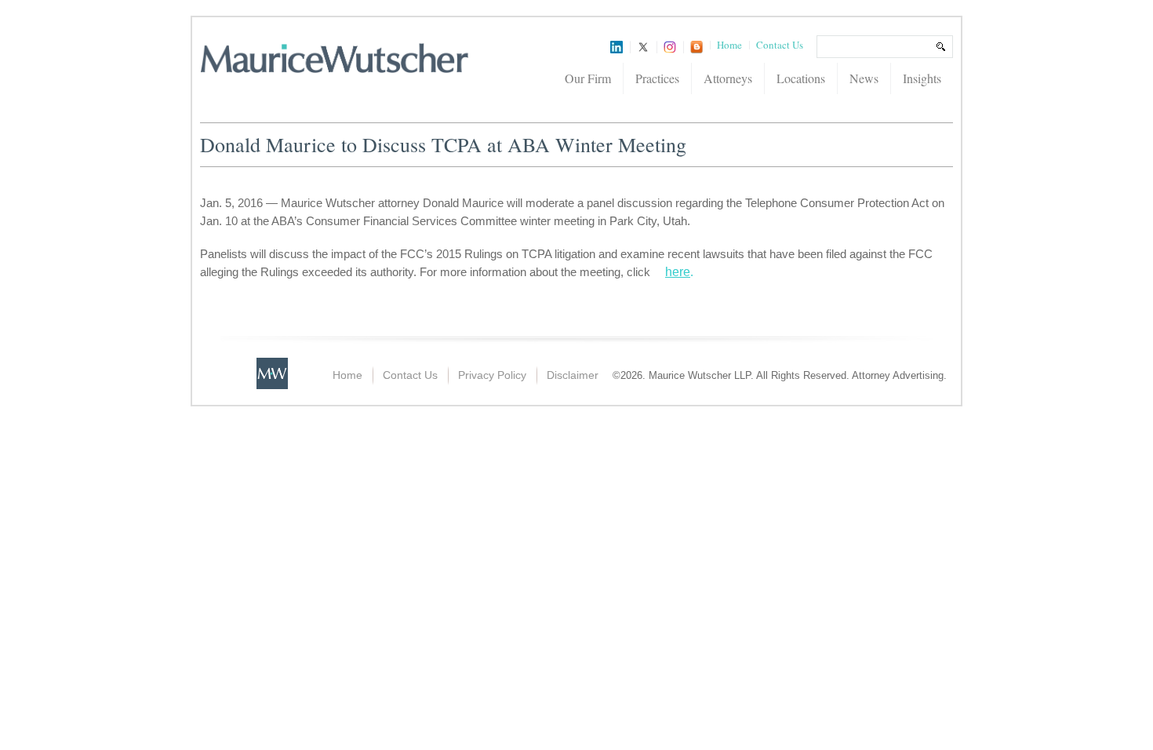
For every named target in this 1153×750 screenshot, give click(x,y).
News (863, 78)
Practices (657, 78)
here (677, 272)
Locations (801, 78)
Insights (922, 78)
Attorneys (728, 78)
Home (729, 45)
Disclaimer (572, 375)
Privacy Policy (492, 375)
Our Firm (588, 78)
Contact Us (779, 45)
